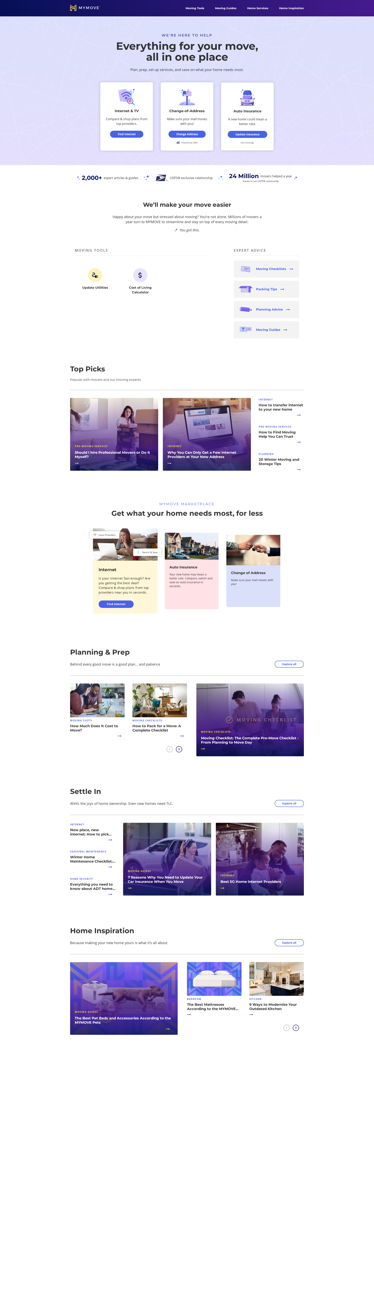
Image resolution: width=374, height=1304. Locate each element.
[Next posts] (179, 749)
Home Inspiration (291, 8)
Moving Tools (195, 8)
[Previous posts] (170, 749)
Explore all (289, 664)
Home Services (257, 8)
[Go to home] (89, 8)
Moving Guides (225, 8)
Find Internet (116, 604)
